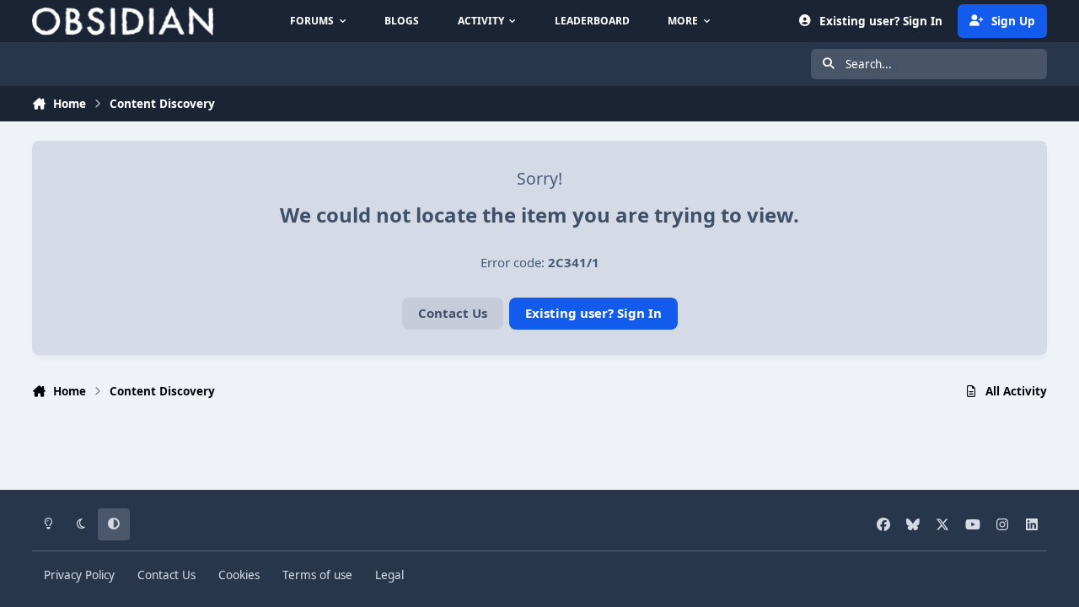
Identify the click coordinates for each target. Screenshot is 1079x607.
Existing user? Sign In (593, 312)
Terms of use (317, 575)
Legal (389, 575)
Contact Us (452, 312)
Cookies (239, 575)
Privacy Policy (79, 575)
